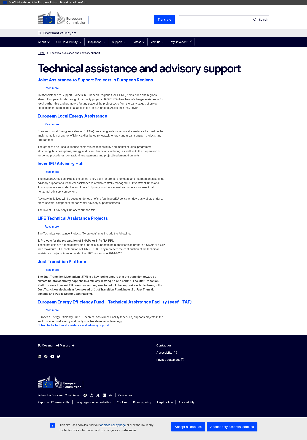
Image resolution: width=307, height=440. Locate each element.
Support (117, 42)
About (42, 42)
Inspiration (94, 42)
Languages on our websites (93, 402)
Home (41, 52)
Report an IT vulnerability (54, 402)
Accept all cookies (188, 427)
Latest (137, 42)
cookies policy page (113, 425)
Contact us (125, 395)
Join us (155, 42)
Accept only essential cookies (232, 427)
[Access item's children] (50, 42)
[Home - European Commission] (66, 18)
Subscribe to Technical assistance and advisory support (73, 325)
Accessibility (187, 402)
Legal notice (165, 402)
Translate (164, 19)
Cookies (122, 402)
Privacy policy (142, 402)
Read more (52, 88)
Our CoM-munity (67, 42)
